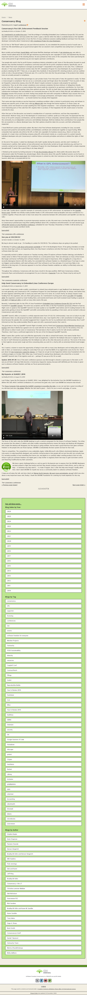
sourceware (11, 824)
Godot (9, 680)
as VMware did (37, 103)
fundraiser (10, 695)
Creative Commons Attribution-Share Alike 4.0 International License (57, 989)
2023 (9, 526)
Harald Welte (25, 52)
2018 (9, 551)
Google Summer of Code (15, 739)
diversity (10, 655)
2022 (9, 531)
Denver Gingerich (13, 849)
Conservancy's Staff (14, 933)
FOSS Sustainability (13, 650)
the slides (20, 388)
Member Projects (13, 641)
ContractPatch (12, 670)
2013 (9, 576)
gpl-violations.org (66, 52)
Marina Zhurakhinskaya (15, 948)
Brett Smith (11, 928)
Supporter (52, 273)
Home (4, 17)
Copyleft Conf (12, 665)
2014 (9, 571)
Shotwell (10, 809)
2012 (9, 581)
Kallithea (10, 715)
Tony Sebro (11, 918)
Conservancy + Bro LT (14, 884)
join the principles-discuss (44, 152)
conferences (22, 25)
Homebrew (10, 744)
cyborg (9, 774)
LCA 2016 (70, 296)
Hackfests (10, 764)
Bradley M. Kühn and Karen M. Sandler (20, 908)
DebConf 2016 (16, 300)
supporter (16, 280)
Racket (9, 769)
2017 (9, 556)
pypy (8, 789)
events (9, 631)
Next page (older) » (79, 485)
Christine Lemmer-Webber (16, 888)
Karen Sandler (12, 913)
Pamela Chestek (12, 844)
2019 (9, 546)
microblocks (11, 819)
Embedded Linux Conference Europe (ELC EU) (57, 303)
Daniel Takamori (12, 938)
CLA (8, 700)
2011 (8, 586)
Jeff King (10, 874)
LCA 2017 (5, 300)
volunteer (10, 794)
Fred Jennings (12, 864)
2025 (9, 516)
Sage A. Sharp (12, 923)
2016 (9, 561)
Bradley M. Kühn (12, 879)
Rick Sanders (11, 903)
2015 (9, 566)
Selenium (10, 725)
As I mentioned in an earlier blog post (14, 34)
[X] (37, 980)
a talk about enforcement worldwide (28, 247)
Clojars (9, 759)
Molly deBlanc (12, 953)
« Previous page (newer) (9, 485)
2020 (9, 541)
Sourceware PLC (12, 898)
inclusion (10, 779)
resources (10, 660)
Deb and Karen (12, 869)
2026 (9, 511)
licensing (10, 616)
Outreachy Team (12, 943)
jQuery (9, 814)
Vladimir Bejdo (12, 834)
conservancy (9, 234)
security (9, 730)
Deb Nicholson (12, 893)
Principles (5, 93)
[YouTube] (45, 980)
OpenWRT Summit (17, 306)
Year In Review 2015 (14, 710)
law (8, 626)
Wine (8, 705)
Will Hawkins (11, 859)
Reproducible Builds (13, 685)
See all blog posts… (13, 504)
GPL (14, 234)
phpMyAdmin (11, 784)
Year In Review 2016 (14, 690)
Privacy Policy (34, 993)
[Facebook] (41, 980)
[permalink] (5, 230)
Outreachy (10, 645)
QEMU (9, 720)
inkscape (10, 749)
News (10, 17)
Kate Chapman (12, 839)
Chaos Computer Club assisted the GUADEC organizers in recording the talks (30, 386)
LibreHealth (11, 804)
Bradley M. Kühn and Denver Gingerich (20, 854)
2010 (9, 591)
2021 (9, 536)
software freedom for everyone (17, 636)
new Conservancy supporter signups (23, 352)
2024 (9, 521)
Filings (9, 675)
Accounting (11, 799)
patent (9, 754)
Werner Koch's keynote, (53, 473)
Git (8, 735)
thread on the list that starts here (15, 156)
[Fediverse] (49, 980)
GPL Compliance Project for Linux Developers (45, 41)
